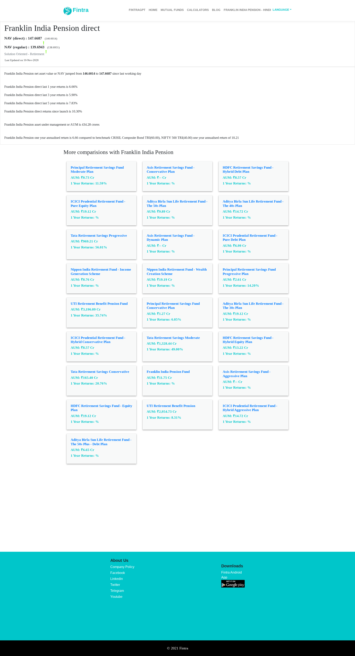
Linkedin (116, 579)
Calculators (198, 10)
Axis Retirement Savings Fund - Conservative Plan (171, 170)
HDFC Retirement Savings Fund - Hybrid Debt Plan (248, 170)
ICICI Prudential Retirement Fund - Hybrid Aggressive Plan (250, 408)
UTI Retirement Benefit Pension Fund (99, 304)
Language (281, 9)
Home (153, 10)
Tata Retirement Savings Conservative (100, 372)
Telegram (117, 590)
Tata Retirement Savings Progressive (99, 236)
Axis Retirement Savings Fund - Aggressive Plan (247, 374)
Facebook (117, 573)
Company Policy (122, 567)
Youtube (116, 596)
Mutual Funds (172, 10)
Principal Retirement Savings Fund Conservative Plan (173, 306)
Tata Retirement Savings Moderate (173, 338)
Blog (216, 10)
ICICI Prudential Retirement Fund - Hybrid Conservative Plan (98, 340)
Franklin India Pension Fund (168, 372)
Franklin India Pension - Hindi (247, 10)
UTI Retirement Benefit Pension (171, 406)
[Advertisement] (177, 505)
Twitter (115, 584)
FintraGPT (137, 10)
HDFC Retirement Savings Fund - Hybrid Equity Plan (248, 340)
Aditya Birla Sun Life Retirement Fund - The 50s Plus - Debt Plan (101, 442)
